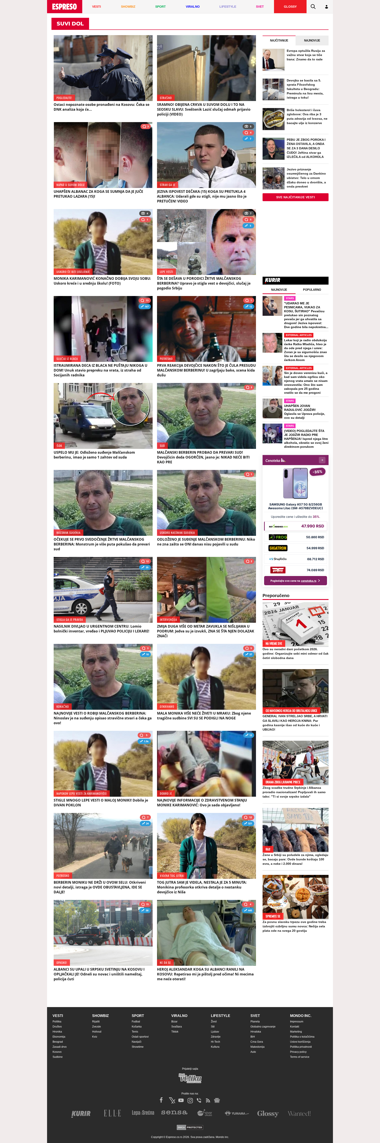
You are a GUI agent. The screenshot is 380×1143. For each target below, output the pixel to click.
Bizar (174, 1021)
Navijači (136, 1041)
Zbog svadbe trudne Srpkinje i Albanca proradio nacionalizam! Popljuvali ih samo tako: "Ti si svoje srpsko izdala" (294, 792)
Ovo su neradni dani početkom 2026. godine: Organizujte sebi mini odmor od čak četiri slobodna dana (296, 653)
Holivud (96, 1031)
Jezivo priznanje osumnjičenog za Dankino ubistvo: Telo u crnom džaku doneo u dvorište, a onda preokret (306, 178)
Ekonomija (59, 1036)
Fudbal (136, 1021)
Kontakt (294, 1026)
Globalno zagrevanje (263, 1026)
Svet (255, 1016)
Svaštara (176, 1026)
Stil (213, 1026)
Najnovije (312, 40)
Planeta (255, 1021)
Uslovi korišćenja (300, 1041)
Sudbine (58, 1056)
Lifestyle (220, 1016)
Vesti (58, 1016)
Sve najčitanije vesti (295, 197)
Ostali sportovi (140, 1036)
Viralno (179, 1016)
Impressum (296, 1021)
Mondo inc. (300, 1016)
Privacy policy (298, 1051)
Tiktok (174, 1031)
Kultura (215, 1046)
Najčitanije (279, 40)
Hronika (57, 1031)
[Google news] (217, 1100)
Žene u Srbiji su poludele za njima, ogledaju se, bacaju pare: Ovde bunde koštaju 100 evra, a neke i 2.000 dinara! (295, 859)
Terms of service (299, 1056)
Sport (138, 1016)
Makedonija (257, 1046)
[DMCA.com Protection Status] (190, 1128)
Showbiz (100, 1016)
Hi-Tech (215, 1041)
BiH (252, 1036)
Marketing (296, 1031)
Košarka (137, 1026)
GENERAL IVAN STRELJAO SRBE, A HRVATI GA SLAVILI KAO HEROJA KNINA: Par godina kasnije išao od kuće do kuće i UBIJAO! (295, 722)
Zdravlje (216, 1036)
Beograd (58, 1041)
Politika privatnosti (301, 1046)
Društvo (57, 1026)
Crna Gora (256, 1041)
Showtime (138, 1046)
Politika (57, 1021)
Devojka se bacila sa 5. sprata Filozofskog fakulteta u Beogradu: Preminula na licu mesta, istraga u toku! (305, 89)
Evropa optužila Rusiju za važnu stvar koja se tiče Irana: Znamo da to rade (306, 55)
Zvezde (96, 1026)
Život (214, 1021)
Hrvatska (255, 1031)
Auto (253, 1051)
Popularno (312, 289)
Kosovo (57, 1051)
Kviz (94, 1036)
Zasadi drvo (60, 1046)
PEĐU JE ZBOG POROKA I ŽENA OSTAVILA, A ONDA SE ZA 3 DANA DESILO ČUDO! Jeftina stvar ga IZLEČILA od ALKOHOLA (306, 148)
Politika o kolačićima (302, 1036)
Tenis (135, 1031)
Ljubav (215, 1031)
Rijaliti (96, 1021)
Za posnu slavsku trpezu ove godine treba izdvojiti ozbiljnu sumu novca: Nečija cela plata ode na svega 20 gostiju (294, 926)
